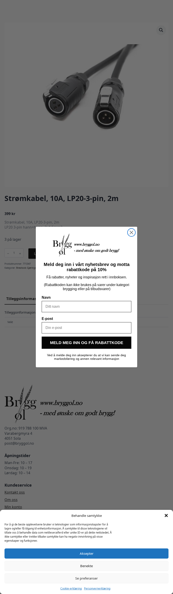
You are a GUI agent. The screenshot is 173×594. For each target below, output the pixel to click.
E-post (47, 319)
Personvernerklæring (97, 588)
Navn (46, 297)
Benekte (86, 566)
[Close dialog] (131, 232)
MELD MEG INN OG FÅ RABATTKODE (86, 342)
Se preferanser (86, 578)
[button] (166, 515)
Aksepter (86, 553)
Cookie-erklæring (71, 588)
